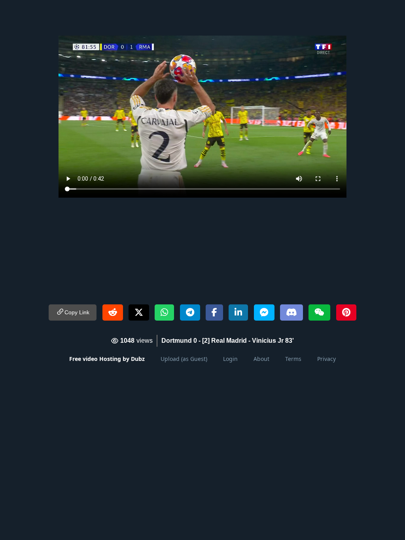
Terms (293, 359)
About (261, 359)
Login (230, 359)
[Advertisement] (202, 18)
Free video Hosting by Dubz (107, 359)
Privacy (326, 359)
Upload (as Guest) (184, 359)
